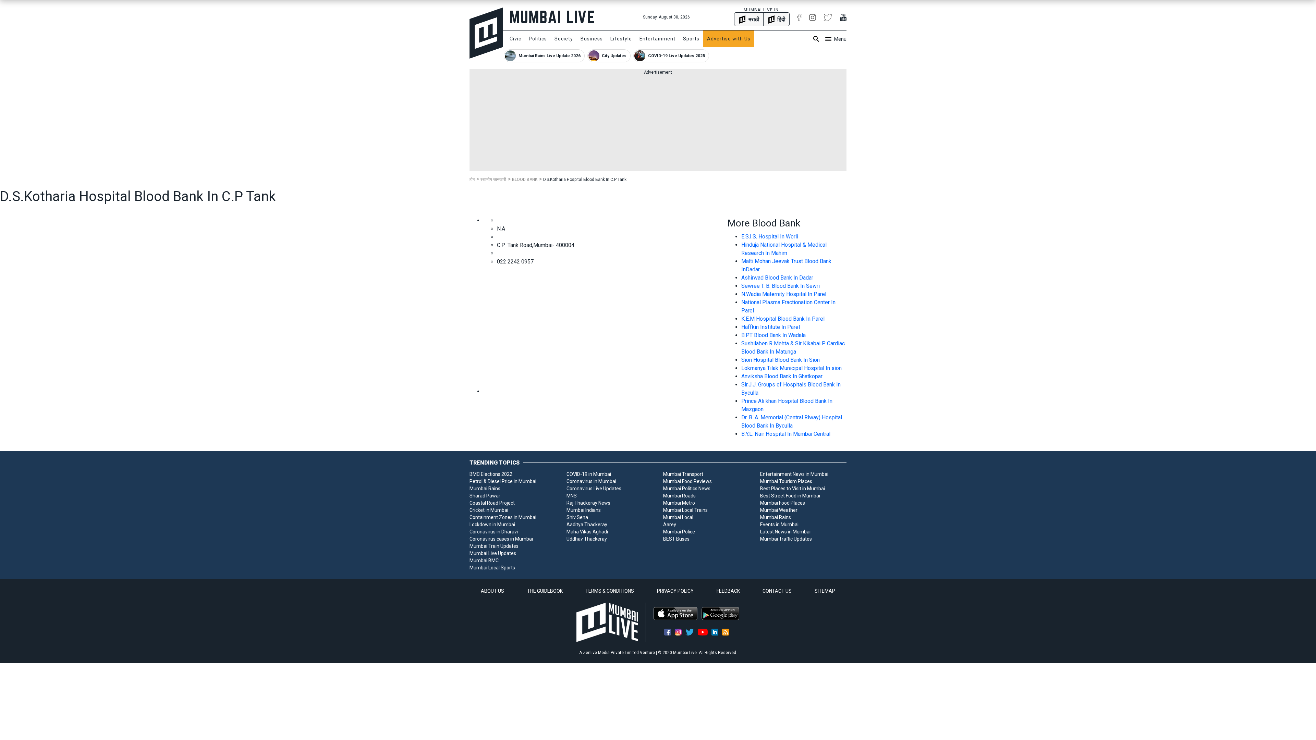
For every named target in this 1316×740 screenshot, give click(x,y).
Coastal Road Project (492, 503)
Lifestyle (621, 38)
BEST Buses (676, 539)
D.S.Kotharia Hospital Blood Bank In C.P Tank (584, 179)
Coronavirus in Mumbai (591, 481)
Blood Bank (524, 179)
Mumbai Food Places (782, 503)
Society (564, 38)
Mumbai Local (678, 517)
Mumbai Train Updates (494, 546)
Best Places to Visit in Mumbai (792, 488)
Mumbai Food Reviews (687, 481)
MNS (571, 495)
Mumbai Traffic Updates (786, 539)
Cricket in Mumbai (489, 510)
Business (592, 38)
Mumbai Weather (778, 510)
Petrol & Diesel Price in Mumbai (503, 481)
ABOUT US (492, 591)
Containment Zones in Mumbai (503, 517)
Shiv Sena (577, 517)
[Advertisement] (658, 123)
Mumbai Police (679, 531)
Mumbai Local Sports (492, 567)
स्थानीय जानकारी (493, 179)
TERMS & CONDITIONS (609, 591)
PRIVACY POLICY (675, 591)
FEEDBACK (728, 591)
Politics (538, 38)
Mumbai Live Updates (493, 553)
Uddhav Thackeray (586, 539)
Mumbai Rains (485, 488)
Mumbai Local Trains (685, 510)
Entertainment (657, 38)
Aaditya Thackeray (586, 524)
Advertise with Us (729, 38)
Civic (515, 38)
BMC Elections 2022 (491, 474)
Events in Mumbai (779, 524)
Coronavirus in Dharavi (494, 531)
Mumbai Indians (583, 510)
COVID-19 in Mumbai (588, 474)
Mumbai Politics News (686, 488)
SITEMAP (825, 591)
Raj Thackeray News (588, 503)
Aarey (669, 524)
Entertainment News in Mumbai (794, 474)
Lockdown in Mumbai (492, 524)
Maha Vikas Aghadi (587, 531)
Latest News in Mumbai (785, 531)
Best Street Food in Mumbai (790, 495)
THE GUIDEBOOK (545, 591)
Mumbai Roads (679, 495)
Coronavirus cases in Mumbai (501, 539)
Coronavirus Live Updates (593, 488)
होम (472, 179)
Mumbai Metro (679, 503)
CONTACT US (777, 591)
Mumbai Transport (683, 474)
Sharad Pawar (485, 495)
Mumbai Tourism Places (786, 481)
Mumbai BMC (484, 560)
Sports (691, 38)
